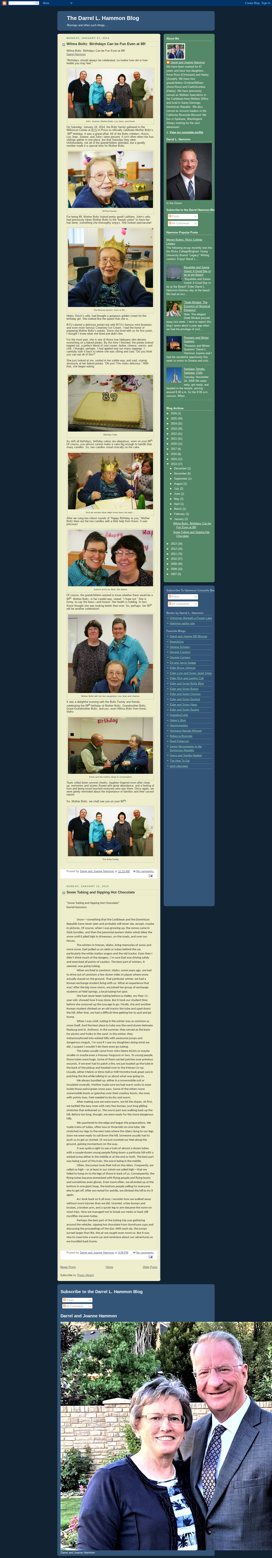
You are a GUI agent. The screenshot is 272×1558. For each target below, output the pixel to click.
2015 (174, 459)
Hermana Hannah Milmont (186, 730)
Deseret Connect (180, 652)
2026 (174, 413)
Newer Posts (68, 1267)
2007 (174, 574)
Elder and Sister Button (184, 688)
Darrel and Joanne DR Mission (188, 636)
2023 (174, 428)
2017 (174, 448)
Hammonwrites (179, 725)
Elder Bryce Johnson (183, 667)
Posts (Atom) (85, 1275)
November (180, 473)
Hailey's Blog (178, 720)
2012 (174, 548)
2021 (174, 438)
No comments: (145, 871)
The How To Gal (180, 760)
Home (109, 1267)
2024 (174, 423)
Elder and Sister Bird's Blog (187, 683)
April (177, 504)
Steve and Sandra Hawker (186, 755)
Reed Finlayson (179, 741)
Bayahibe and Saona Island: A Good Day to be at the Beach (197, 271)
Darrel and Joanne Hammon (188, 62)
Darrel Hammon (76, 54)
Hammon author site (182, 623)
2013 (174, 543)
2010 (174, 558)
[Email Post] (150, 875)
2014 (174, 464)
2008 (174, 569)
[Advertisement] (183, 836)
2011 (174, 553)
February (180, 514)
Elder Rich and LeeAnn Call (187, 678)
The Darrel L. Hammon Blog (103, 18)
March (178, 508)
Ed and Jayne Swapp (183, 662)
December (180, 468)
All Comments (180, 223)
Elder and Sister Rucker (184, 709)
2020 (174, 443)
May (177, 498)
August (179, 483)
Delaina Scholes (180, 647)
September (181, 478)
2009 (174, 563)
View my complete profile (186, 132)
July (177, 488)
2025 (174, 418)
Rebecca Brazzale (181, 736)
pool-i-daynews (179, 766)
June (177, 493)
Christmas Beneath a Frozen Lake (191, 618)
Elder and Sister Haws (183, 704)
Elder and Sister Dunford (185, 699)
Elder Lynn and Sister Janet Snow (191, 673)
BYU (94, 130)
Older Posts (150, 1267)
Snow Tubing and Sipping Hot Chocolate (101, 892)
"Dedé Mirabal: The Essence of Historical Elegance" (197, 306)
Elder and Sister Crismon (185, 694)
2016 (174, 454)
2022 (174, 433)
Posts (175, 216)
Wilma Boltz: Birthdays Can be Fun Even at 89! (106, 44)
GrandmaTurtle (179, 715)
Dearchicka (177, 641)
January (179, 519)
